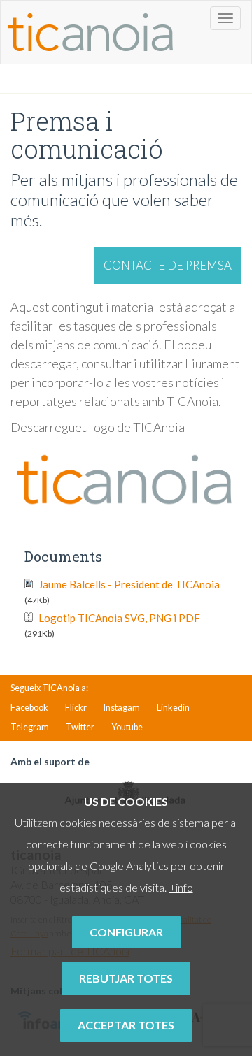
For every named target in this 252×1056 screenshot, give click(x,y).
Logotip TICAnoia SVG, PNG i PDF (112, 625)
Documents (63, 556)
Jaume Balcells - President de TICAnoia (122, 591)
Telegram (29, 727)
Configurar (126, 932)
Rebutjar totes (126, 978)
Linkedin (173, 707)
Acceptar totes (126, 1025)
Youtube (127, 727)
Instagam (122, 707)
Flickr (76, 707)
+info (181, 887)
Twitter (80, 727)
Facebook (29, 707)
